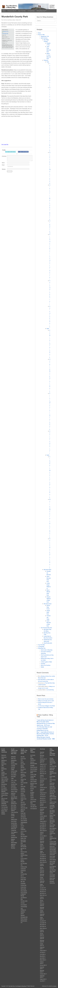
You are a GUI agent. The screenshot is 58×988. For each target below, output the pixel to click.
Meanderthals (4, 784)
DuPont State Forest (48, 607)
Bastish (22, 762)
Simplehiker (23, 883)
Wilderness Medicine (13, 845)
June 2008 (42, 856)
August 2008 (41, 852)
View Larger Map (4, 144)
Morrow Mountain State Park (49, 518)
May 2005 (42, 956)
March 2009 (42, 830)
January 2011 (42, 778)
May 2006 (42, 924)
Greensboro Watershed (49, 168)
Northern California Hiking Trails (24, 855)
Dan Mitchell (13, 772)
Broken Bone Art (33, 767)
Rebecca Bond (14, 819)
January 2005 (42, 965)
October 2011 (42, 759)
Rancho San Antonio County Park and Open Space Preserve (53, 849)
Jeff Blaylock (23, 816)
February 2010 (42, 804)
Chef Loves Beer (24, 782)
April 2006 (42, 926)
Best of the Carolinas (45, 665)
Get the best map (5, 33)
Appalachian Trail (45, 36)
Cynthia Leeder (14, 771)
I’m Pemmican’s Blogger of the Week (46, 705)
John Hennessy (24, 818)
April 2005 (42, 958)
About (3, 11)
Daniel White (13, 774)
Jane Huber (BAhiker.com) (14, 802)
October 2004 (42, 973)
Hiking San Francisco (13, 794)
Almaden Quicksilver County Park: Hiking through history (53, 761)
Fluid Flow (13, 782)
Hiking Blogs (23, 804)
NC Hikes (3, 786)
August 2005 (42, 950)
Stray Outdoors (24, 890)
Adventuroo (3, 755)
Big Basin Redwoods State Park (53, 773)
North (48, 328)
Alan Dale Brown (42, 679)
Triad (48, 62)
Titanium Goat (33, 799)
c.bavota (54, 986)
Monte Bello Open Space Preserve (52, 821)
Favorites (43, 663)
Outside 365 (23, 868)
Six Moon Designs (32, 793)
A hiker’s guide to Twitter (46, 662)
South (48, 455)
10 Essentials (31, 11)
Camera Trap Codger (23, 780)
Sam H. (22, 875)
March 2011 (42, 773)
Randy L (12, 817)
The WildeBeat (14, 825)
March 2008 (42, 862)
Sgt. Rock (23, 881)
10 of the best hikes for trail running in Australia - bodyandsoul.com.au (44, 728)
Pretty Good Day (14, 812)
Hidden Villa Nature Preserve (53, 795)
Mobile (42, 667)
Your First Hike (22, 11)
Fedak (12, 778)
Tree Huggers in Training (14, 832)
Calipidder (13, 765)
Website (4, 169)
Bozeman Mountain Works (33, 762)
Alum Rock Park (53, 766)
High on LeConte (4, 779)
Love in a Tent (23, 831)
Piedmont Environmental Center (49, 257)
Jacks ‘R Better (33, 781)
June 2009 (42, 825)
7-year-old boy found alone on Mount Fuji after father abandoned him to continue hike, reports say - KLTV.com (46, 722)
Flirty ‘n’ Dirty (13, 780)
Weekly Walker (14, 842)
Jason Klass (23, 815)
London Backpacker (23, 828)
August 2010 (42, 792)
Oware (31, 790)
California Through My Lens (23, 776)
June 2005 (42, 954)
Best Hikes (23, 763)
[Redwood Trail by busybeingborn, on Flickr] (5, 31)
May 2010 (42, 798)
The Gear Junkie (24, 901)
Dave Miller (13, 776)
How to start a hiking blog (46, 650)
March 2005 (42, 959)
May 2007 (42, 891)
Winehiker (13, 848)
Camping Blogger (13, 768)
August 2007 (41, 885)
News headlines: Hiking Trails (45, 716)
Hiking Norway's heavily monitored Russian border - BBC (46, 738)
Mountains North (47, 569)
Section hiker (23, 879)
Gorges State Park (48, 612)
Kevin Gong (13, 805)
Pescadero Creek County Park (52, 833)
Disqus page (52, 790)
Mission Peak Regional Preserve (52, 816)
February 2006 (42, 930)
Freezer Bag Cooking (32, 777)
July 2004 (42, 981)
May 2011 (42, 769)
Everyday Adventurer (23, 789)
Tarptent (32, 797)
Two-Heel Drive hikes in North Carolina (53, 871)
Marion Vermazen (23, 833)
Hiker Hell (23, 802)
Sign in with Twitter (10, 151)
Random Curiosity (13, 814)
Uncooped (13, 835)
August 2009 (42, 821)
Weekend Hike (14, 837)
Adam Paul (13, 758)
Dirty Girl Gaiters (33, 769)
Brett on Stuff (23, 772)
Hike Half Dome (14, 789)
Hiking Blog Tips (41, 11)
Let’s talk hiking (50, 689)
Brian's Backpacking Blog (3, 768)
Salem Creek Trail (49, 292)
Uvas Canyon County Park (52, 875)
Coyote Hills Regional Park (52, 787)
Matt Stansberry (24, 836)
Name (3, 162)
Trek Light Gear (33, 806)
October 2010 (42, 787)
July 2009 (42, 823)
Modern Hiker (23, 838)
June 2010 (42, 796)
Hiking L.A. (23, 806)
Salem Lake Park (49, 317)
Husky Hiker (23, 813)
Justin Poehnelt (24, 820)
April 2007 (42, 893)
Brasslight (32, 765)
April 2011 (42, 771)
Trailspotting (13, 830)
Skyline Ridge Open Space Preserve (52, 863)
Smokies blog (23, 885)
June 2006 (42, 922)
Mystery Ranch (33, 786)
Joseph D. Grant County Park (53, 802)
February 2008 (42, 864)
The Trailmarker (4, 807)
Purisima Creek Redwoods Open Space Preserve (53, 843)
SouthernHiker (14, 823)
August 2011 (42, 764)
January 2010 (42, 807)
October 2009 (42, 816)
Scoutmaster (23, 877)
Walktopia (23, 915)
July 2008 (42, 854)
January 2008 (41, 868)
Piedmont (46, 60)
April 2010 (42, 800)
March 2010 (42, 802)
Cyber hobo (23, 786)
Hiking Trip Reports (23, 810)
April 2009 (42, 828)
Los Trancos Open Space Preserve (52, 812)
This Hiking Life (4, 809)
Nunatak (32, 788)
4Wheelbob (13, 756)
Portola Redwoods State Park (53, 838)
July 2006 (42, 920)
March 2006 (42, 928)
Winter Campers (24, 919)
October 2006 (41, 911)
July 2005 (42, 952)
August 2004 (42, 979)
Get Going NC (4, 777)
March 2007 (42, 895)
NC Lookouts (4, 788)
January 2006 (41, 934)
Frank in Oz (23, 797)
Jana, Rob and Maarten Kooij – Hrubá (14, 798)
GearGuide (13, 786)
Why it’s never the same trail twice (45, 699)
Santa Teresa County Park (52, 857)
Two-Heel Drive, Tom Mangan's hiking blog (17, 986)
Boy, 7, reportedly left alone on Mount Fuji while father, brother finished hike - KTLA (45, 733)
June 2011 (42, 768)
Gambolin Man (14, 784)
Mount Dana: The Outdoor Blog (23, 841)
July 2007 (42, 887)
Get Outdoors (14, 787)
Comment (4, 156)
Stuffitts (32, 795)
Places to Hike (11, 11)
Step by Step (23, 889)
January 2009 (42, 835)
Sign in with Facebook (23, 151)
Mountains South (47, 603)
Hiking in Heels (14, 791)
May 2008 (42, 858)
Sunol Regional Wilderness (53, 867)
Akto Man (23, 756)
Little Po (22, 825)
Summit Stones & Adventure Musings (24, 894)
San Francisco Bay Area (46, 627)
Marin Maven (13, 807)
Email (3, 165)
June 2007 (42, 889)
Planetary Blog (24, 874)
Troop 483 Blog (24, 906)
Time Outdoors (24, 904)
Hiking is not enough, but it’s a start (46, 700)
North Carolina (44, 38)
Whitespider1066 (24, 917)
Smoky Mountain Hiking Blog (4, 802)
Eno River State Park (49, 343)
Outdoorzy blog (24, 866)
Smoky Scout (4, 805)
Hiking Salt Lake (24, 807)
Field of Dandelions (23, 794)
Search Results (53, 859)
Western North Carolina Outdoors (4, 812)
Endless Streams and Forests (4, 773)
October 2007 (41, 878)
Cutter (22, 784)
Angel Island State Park (52, 768)
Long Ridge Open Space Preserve (52, 807)
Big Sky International (32, 759)
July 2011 (42, 766)
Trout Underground (23, 909)
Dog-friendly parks (48, 643)
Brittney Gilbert (14, 763)
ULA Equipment (33, 808)
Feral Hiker (23, 791)
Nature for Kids (24, 851)
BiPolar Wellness (22, 766)
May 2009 (42, 826)
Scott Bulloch (13, 821)
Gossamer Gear (33, 779)
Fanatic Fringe (33, 774)
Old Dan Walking (4, 793)
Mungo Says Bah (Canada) (23, 845)
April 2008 (42, 860)
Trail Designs (33, 804)
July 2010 (42, 794)
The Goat (23, 902)
